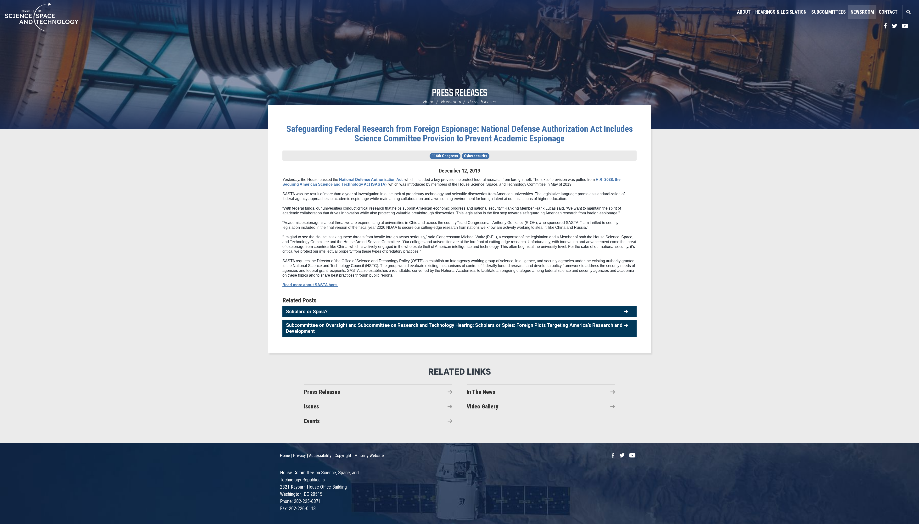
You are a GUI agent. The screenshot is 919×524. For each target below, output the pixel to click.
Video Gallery (482, 406)
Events (312, 421)
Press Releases (459, 93)
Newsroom (862, 12)
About (744, 12)
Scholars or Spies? (307, 311)
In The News (481, 392)
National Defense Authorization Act (371, 180)
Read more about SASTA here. (310, 285)
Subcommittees (828, 12)
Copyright (343, 455)
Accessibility (320, 455)
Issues (311, 406)
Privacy (299, 455)
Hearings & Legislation (781, 12)
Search (908, 12)
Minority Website (369, 455)
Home (428, 102)
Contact (888, 12)
